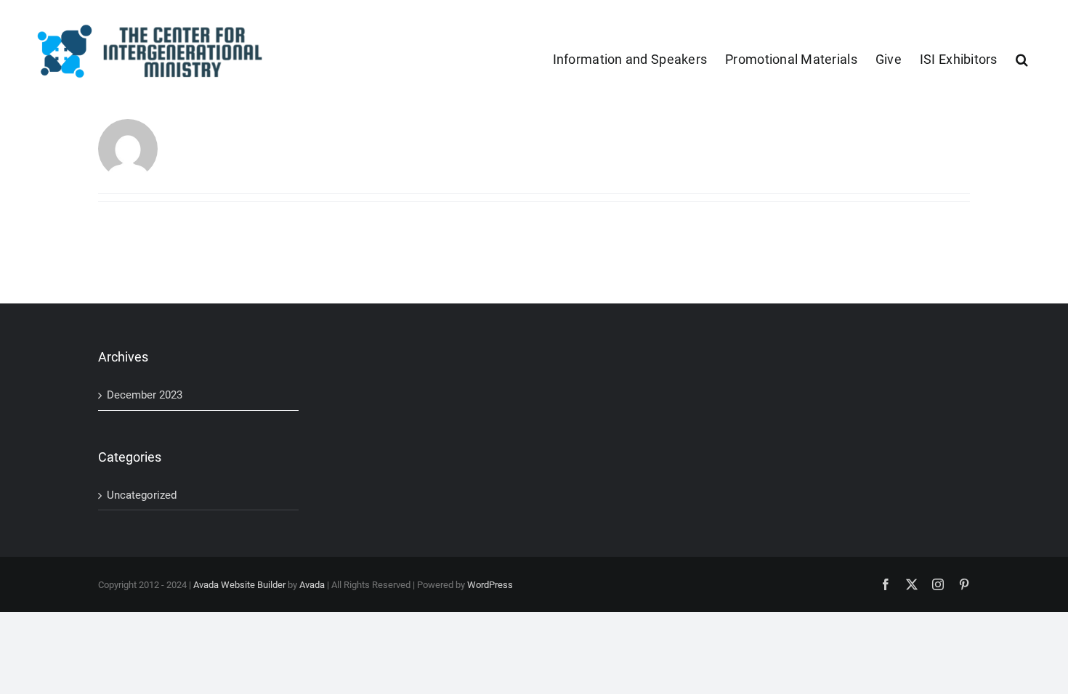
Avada (312, 584)
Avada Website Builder (239, 584)
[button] (1022, 57)
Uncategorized (142, 495)
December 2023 (144, 394)
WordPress (490, 584)
